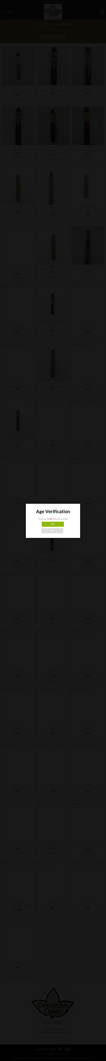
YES (53, 524)
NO (52, 531)
